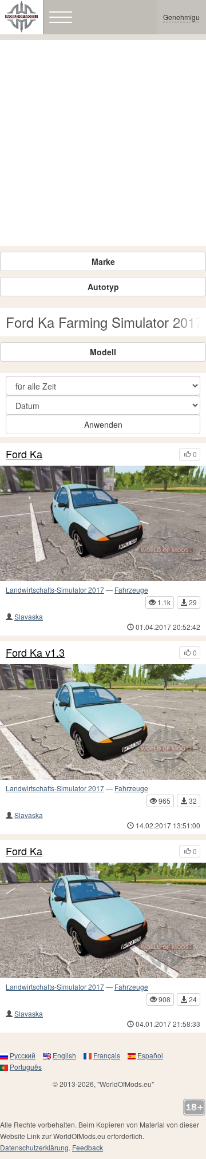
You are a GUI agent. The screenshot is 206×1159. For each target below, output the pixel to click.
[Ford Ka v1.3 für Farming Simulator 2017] (103, 722)
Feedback (87, 1147)
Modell (103, 352)
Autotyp (103, 286)
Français (106, 1055)
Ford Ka (24, 454)
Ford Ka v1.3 (35, 652)
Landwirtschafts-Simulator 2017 (55, 589)
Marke (103, 261)
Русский (22, 1055)
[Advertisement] (103, 143)
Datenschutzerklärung (34, 1147)
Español (150, 1055)
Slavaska (28, 616)
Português (26, 1066)
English (64, 1055)
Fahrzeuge (131, 589)
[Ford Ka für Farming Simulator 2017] (103, 523)
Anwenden (103, 424)
